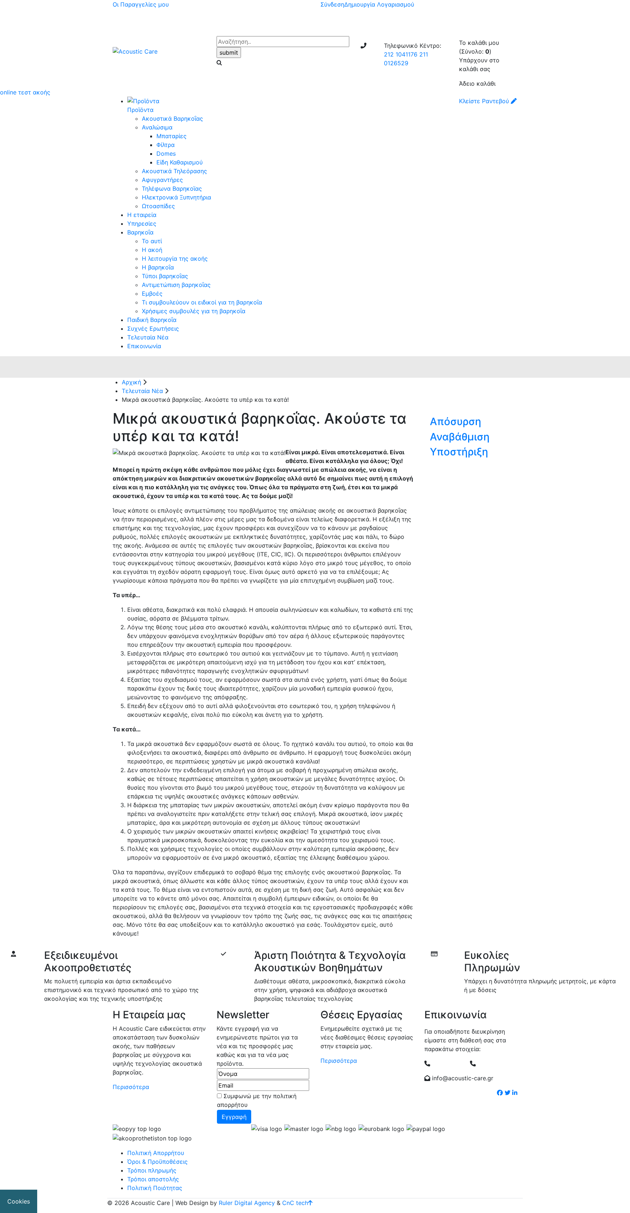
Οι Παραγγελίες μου (141, 4)
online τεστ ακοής (25, 92)
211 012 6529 (495, 1063)
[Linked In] (514, 1092)
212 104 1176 (449, 1063)
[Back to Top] (310, 1202)
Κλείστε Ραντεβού (485, 101)
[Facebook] (500, 1092)
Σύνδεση (332, 4)
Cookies (18, 1201)
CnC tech (295, 1202)
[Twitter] (507, 1092)
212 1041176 (400, 54)
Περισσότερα (131, 1086)
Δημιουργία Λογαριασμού (379, 4)
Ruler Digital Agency (247, 1202)
